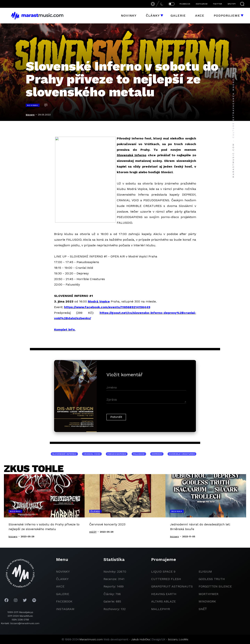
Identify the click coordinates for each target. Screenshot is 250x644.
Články (153, 15)
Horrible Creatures (182, 454)
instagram (65, 609)
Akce (199, 15)
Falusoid (139, 454)
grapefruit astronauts (172, 586)
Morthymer (208, 594)
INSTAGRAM (201, 4)
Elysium (205, 571)
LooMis (183, 639)
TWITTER (217, 4)
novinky (63, 571)
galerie (62, 594)
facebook (64, 601)
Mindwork (207, 601)
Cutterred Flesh (166, 579)
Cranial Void (92, 454)
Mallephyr (160, 609)
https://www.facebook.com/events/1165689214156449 (107, 307)
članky (62, 579)
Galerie (178, 15)
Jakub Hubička (140, 639)
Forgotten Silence (215, 586)
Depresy (157, 454)
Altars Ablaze (163, 601)
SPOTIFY (232, 4)
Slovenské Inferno (64, 454)
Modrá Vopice (99, 301)
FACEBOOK (184, 4)
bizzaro (30, 114)
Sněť (203, 609)
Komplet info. (64, 329)
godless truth (212, 579)
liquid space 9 (163, 571)
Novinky (129, 15)
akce (60, 586)
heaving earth (163, 594)
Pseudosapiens (116, 454)
